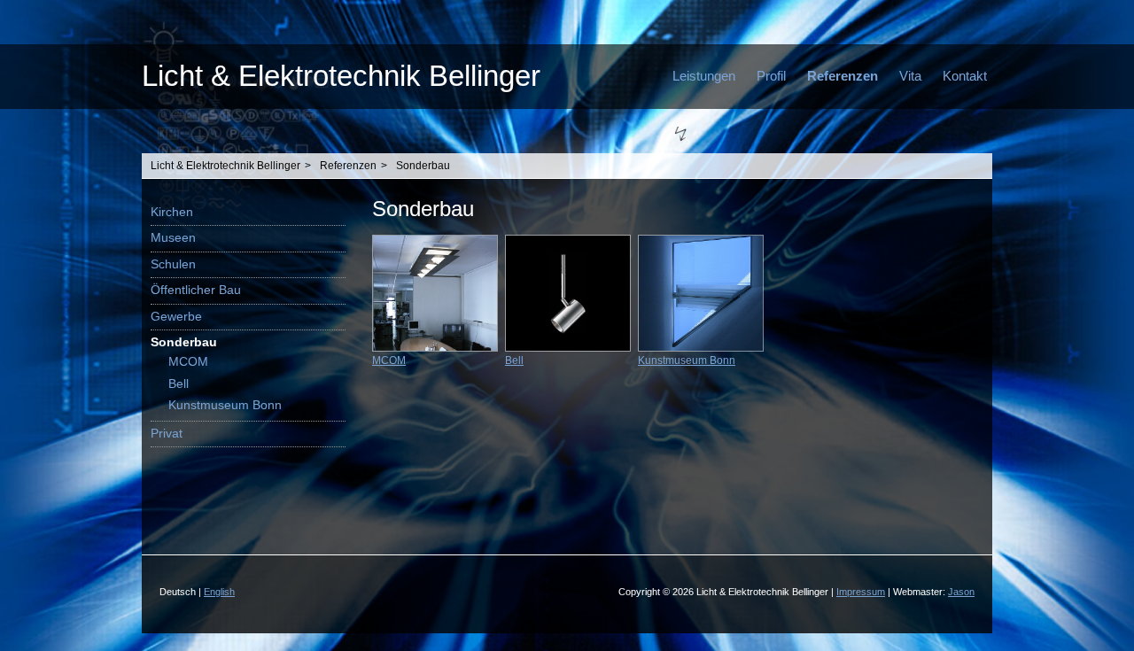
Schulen (173, 264)
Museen (173, 237)
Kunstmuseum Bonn (225, 405)
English (219, 591)
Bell (178, 384)
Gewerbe (176, 316)
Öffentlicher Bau (196, 290)
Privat (167, 433)
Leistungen (703, 75)
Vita (910, 75)
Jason (961, 591)
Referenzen (842, 75)
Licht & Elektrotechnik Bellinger (341, 75)
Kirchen (172, 212)
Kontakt (965, 75)
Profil (771, 75)
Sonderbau (423, 165)
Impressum (860, 591)
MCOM (188, 361)
